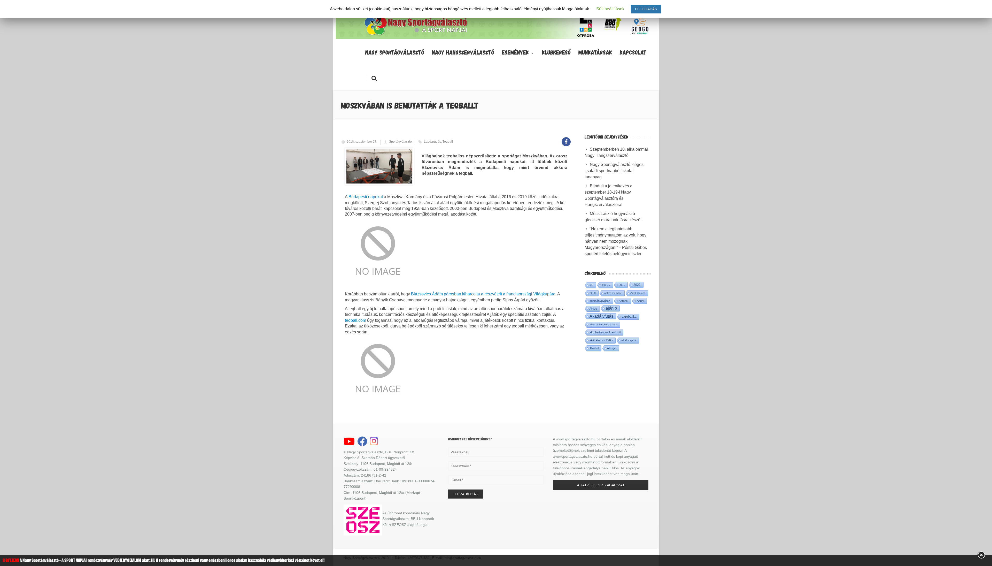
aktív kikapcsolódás (601, 340)
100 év (606, 285)
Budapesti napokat (365, 197)
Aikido (593, 308)
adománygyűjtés (600, 300)
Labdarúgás (432, 141)
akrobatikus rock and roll (605, 332)
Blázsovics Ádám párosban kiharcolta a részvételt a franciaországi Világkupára (483, 294)
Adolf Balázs (637, 293)
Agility (640, 300)
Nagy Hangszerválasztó (463, 52)
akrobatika (629, 316)
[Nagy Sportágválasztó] (416, 35)
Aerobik (623, 300)
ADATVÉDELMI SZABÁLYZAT (600, 485)
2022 (637, 285)
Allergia (611, 348)
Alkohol (594, 348)
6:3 (591, 285)
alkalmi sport (628, 340)
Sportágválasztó (400, 141)
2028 (593, 293)
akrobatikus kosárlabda (603, 324)
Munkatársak (595, 52)
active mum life (613, 293)
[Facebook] (566, 139)
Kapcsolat (633, 52)
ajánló (611, 308)
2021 (622, 284)
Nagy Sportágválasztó (394, 52)
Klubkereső (556, 52)
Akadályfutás (601, 316)
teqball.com (355, 320)
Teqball (448, 141)
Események (515, 52)
